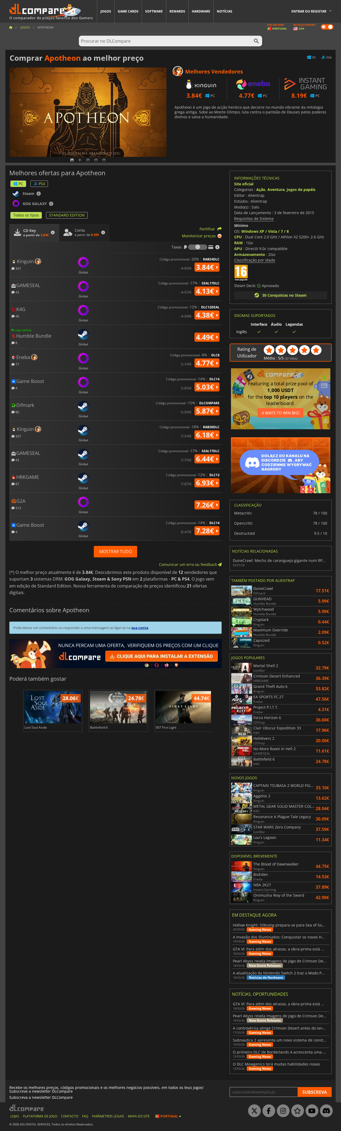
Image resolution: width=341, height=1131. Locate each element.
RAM (238, 242)
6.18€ (206, 434)
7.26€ (206, 504)
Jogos (105, 11)
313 (18, 508)
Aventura (276, 189)
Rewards (177, 11)
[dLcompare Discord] (325, 1111)
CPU (238, 236)
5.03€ (206, 386)
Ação (260, 189)
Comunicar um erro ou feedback (188, 564)
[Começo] (10, 27)
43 (17, 292)
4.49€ (206, 337)
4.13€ (206, 291)
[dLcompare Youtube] (310, 1111)
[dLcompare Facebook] (267, 1111)
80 (17, 412)
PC (21, 183)
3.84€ (206, 267)
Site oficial (243, 183)
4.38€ (206, 315)
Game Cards (128, 11)
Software (154, 11)
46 (17, 316)
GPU (238, 248)
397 (18, 268)
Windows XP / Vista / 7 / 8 (265, 231)
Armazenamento (249, 254)
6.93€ (206, 482)
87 (17, 484)
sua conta (139, 627)
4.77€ (206, 363)
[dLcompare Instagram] (282, 1111)
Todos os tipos (26, 215)
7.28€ (206, 530)
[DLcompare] (26, 1107)
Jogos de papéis (301, 189)
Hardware (201, 11)
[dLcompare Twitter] (253, 1111)
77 (17, 364)
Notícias (224, 11)
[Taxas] (197, 247)
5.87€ (206, 410)
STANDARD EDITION (67, 215)
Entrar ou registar (308, 11)
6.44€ (206, 458)
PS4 (42, 183)
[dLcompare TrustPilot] (296, 1111)
